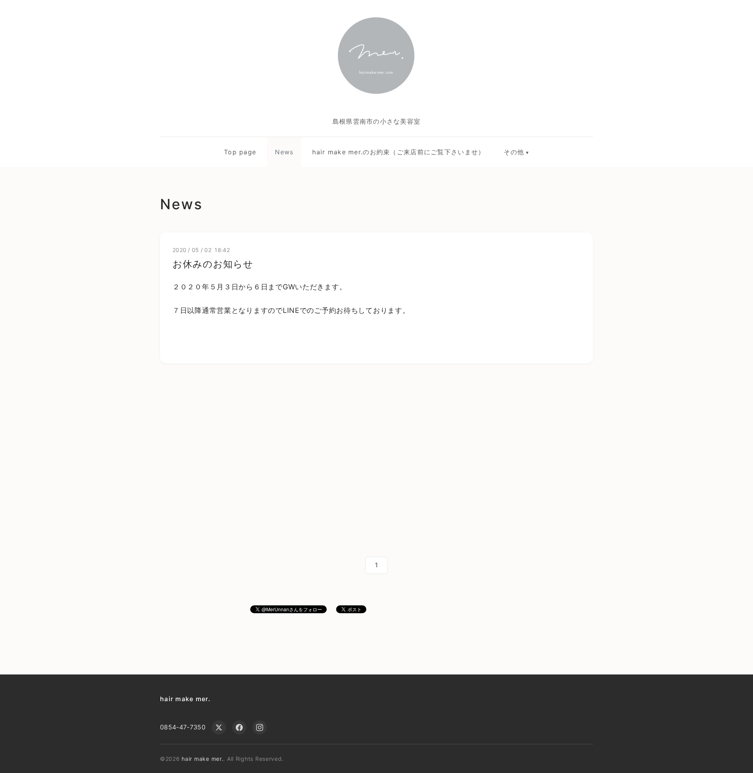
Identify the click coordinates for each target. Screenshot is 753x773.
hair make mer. (185, 699)
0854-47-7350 (183, 727)
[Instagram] (260, 727)
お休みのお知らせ (213, 264)
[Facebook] (239, 727)
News (284, 152)
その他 (514, 152)
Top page (240, 152)
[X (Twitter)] (219, 727)
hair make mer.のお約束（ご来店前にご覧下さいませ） (398, 152)
